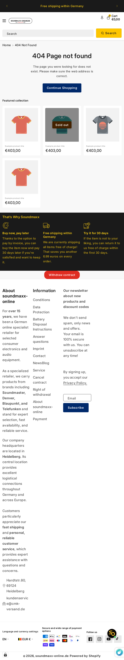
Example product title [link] (14, 146)
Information (44, 290)
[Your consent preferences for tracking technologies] (5, 654)
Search (110, 33)
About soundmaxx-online (43, 407)
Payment (40, 419)
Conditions (41, 300)
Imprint (38, 349)
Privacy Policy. (75, 383)
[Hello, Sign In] (102, 17)
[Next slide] (117, 6)
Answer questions (41, 339)
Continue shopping (62, 88)
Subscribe (76, 407)
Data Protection (41, 309)
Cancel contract (39, 379)
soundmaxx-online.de (52, 656)
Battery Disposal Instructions (42, 324)
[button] (5, 20)
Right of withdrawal (42, 392)
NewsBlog (41, 363)
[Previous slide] (7, 6)
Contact (39, 356)
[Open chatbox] (111, 633)
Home (6, 45)
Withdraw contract (62, 275)
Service (39, 370)
